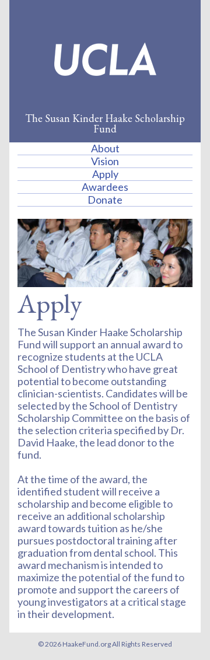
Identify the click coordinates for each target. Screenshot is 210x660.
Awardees (105, 186)
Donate (105, 199)
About (105, 148)
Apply (105, 173)
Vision (105, 161)
